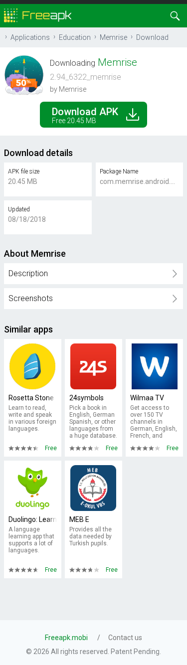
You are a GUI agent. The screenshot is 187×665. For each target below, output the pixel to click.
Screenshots (30, 298)
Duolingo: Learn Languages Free (32, 519)
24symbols (86, 398)
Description (28, 273)
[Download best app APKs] (38, 14)
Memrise (113, 37)
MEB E (79, 519)
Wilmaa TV (147, 398)
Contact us (125, 638)
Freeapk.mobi (66, 638)
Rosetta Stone (31, 398)
